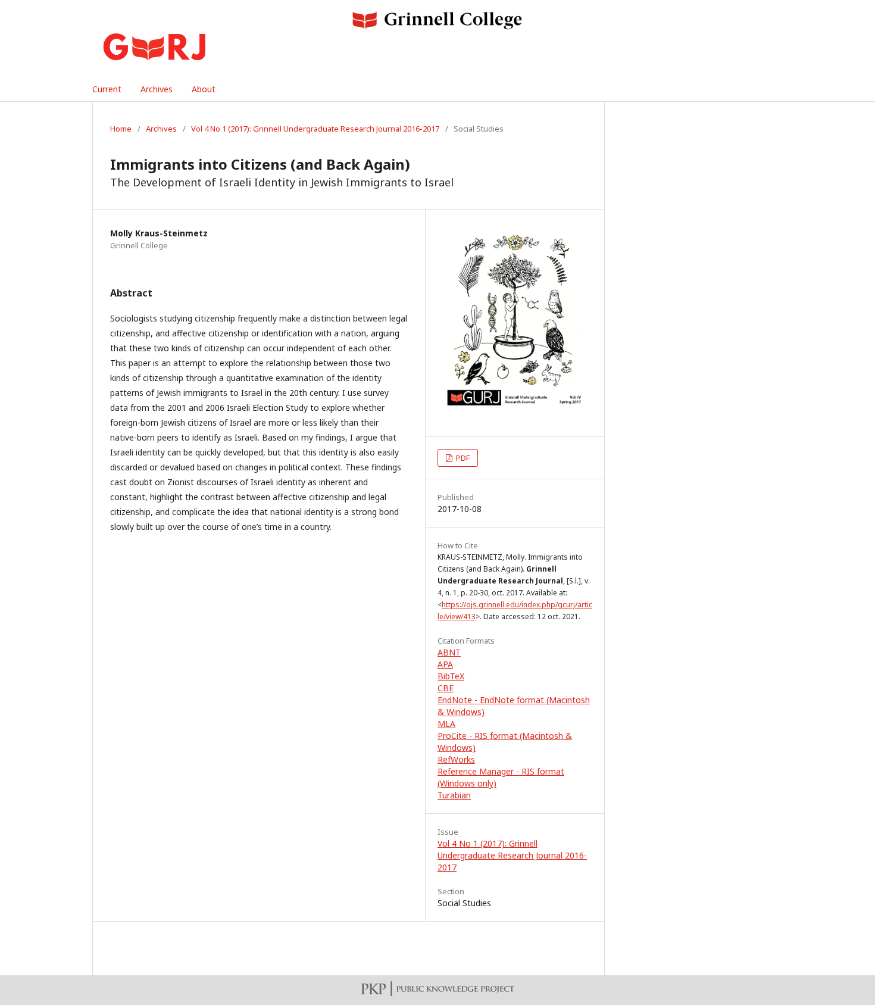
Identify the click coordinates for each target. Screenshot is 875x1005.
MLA (446, 723)
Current (106, 89)
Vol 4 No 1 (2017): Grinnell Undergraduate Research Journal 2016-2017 (315, 128)
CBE (446, 688)
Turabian (454, 795)
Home (121, 128)
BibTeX (451, 676)
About (203, 89)
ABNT (449, 652)
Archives (156, 89)
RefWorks (456, 759)
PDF (462, 457)
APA (445, 664)
